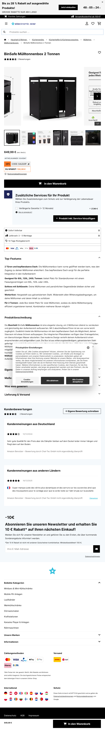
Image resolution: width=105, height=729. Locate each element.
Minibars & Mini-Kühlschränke (18, 588)
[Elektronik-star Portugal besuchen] (41, 699)
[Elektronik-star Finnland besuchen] (26, 699)
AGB (22, 715)
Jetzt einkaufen (68, 7)
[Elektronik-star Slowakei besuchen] (36, 693)
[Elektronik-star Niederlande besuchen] (36, 699)
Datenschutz (10, 715)
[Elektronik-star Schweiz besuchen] (15, 693)
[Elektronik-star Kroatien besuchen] (10, 699)
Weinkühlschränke (12, 605)
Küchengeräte (38, 40)
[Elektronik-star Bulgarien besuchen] (21, 699)
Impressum (34, 715)
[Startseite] (7, 40)
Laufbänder (9, 599)
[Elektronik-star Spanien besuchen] (31, 693)
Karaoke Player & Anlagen (16, 622)
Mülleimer (87, 40)
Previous (7, 96)
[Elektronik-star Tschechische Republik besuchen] (41, 693)
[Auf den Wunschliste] (99, 52)
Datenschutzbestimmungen (63, 696)
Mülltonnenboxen (11, 43)
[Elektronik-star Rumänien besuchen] (15, 699)
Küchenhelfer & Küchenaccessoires (64, 40)
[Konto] (87, 23)
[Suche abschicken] (4, 31)
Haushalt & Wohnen (19, 40)
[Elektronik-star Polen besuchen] (5, 699)
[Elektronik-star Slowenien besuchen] (46, 699)
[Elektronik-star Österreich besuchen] (10, 693)
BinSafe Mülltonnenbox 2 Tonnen (37, 43)
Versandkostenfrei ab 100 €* (88, 16)
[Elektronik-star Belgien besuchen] (31, 699)
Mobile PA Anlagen (13, 594)
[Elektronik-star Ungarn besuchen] (46, 693)
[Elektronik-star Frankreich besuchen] (21, 693)
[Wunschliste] (92, 23)
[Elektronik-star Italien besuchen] (26, 693)
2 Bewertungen (24, 59)
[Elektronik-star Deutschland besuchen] (5, 693)
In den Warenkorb (55, 183)
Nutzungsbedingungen (85, 696)
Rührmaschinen (11, 628)
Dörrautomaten (11, 611)
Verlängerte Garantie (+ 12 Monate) (36, 208)
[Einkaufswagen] (99, 23)
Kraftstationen (11, 616)
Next (97, 96)
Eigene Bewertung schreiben (83, 411)
